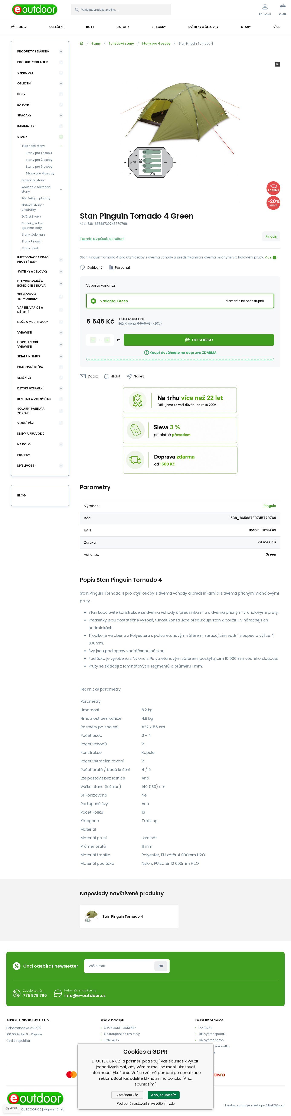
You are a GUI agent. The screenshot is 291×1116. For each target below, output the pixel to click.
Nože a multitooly (32, 322)
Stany (96, 43)
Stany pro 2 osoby (39, 160)
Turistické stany (121, 43)
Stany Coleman (33, 234)
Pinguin (271, 236)
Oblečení (24, 83)
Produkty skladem (32, 62)
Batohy (23, 105)
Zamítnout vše (127, 1095)
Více (268, 257)
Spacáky (24, 115)
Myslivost (26, 465)
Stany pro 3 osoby (39, 166)
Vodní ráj (25, 423)
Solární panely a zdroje (31, 410)
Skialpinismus (28, 356)
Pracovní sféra (30, 367)
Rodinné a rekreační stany (36, 189)
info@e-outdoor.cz (85, 995)
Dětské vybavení (30, 388)
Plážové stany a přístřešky (33, 207)
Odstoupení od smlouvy (122, 1034)
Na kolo (24, 444)
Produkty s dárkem (33, 51)
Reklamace (207, 1052)
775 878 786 (35, 995)
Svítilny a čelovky (32, 271)
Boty (21, 94)
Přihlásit (160, 966)
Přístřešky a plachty (36, 198)
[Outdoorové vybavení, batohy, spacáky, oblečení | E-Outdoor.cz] (81, 43)
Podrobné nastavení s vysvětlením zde (146, 1103)
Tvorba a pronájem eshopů (245, 1105)
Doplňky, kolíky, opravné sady (32, 225)
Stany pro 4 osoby (156, 43)
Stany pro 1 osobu (39, 153)
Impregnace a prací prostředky (33, 259)
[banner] (35, 10)
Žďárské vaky (31, 216)
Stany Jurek (30, 248)
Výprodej (25, 73)
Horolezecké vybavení (28, 344)
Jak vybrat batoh (211, 1040)
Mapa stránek (54, 1109)
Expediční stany (33, 180)
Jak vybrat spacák (212, 1034)
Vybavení (24, 332)
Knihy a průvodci (31, 433)
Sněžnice (24, 378)
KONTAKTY (112, 1040)
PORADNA (205, 1028)
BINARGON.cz (275, 1105)
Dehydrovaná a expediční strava (31, 283)
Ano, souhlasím (163, 1095)
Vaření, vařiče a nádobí (30, 309)
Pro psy (23, 455)
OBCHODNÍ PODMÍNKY (120, 1028)
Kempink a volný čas (34, 399)
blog (21, 495)
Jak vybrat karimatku (214, 1046)
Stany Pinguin (32, 241)
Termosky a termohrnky (27, 296)
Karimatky (26, 126)
